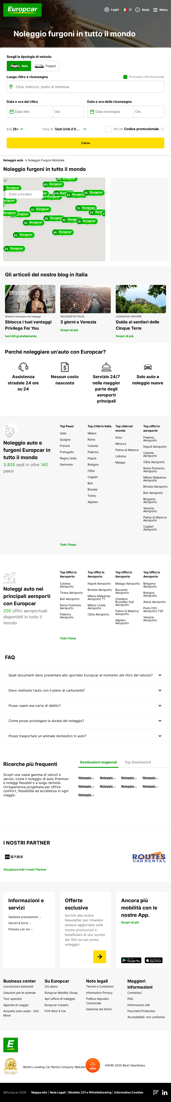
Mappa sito (39, 1092)
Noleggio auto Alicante (86, 777)
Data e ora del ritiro (22, 101)
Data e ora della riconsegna (109, 101)
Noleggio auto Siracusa (151, 777)
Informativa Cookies (128, 1092)
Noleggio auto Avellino (86, 794)
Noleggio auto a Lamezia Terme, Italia (151, 786)
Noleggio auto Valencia (108, 777)
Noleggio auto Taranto (129, 777)
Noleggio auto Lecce (129, 786)
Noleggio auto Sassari (86, 786)
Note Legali (58, 1092)
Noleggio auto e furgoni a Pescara (108, 786)
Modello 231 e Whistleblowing (90, 1092)
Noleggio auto (13, 160)
